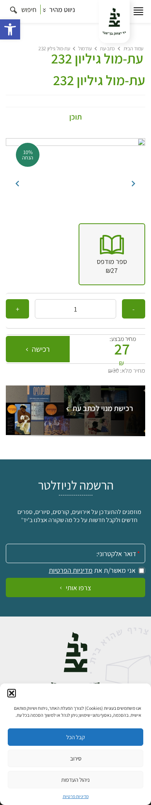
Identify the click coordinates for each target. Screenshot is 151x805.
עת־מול (84, 48)
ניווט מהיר (61, 9)
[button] (10, 29)
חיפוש (28, 9)
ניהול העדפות (75, 779)
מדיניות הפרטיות (71, 570)
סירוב (75, 758)
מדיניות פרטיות (76, 796)
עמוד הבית (133, 48)
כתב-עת (107, 48)
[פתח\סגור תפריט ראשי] (138, 11)
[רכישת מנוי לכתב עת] (75, 432)
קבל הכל (75, 737)
